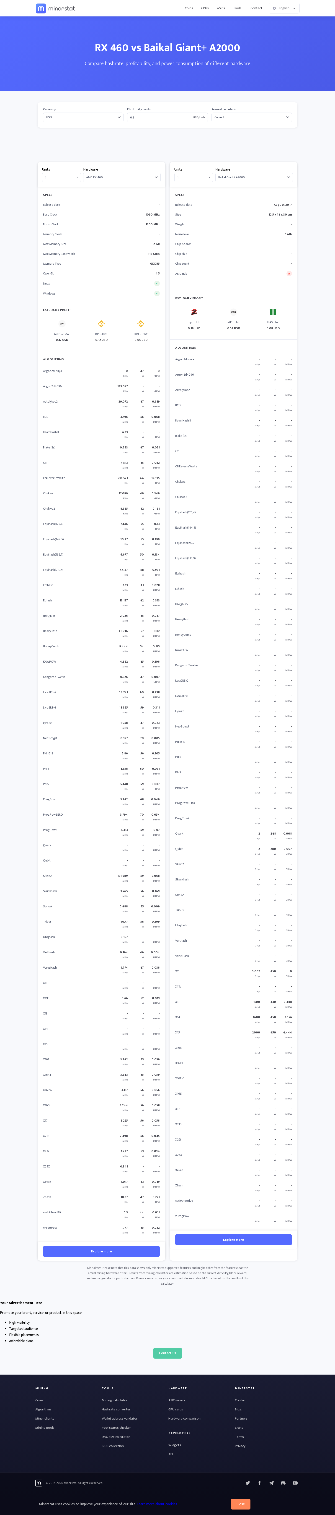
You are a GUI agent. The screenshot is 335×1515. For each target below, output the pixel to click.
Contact (256, 8)
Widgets (174, 1445)
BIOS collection (113, 1446)
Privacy (240, 1446)
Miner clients (44, 1418)
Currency (49, 109)
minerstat (55, 8)
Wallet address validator (119, 1418)
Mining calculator (114, 1400)
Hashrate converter (116, 1409)
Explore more (101, 1251)
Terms (239, 1437)
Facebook (259, 1483)
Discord (295, 1483)
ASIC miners (176, 1400)
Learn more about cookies (157, 1504)
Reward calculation (224, 109)
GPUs (205, 8)
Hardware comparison (184, 1418)
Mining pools (44, 1428)
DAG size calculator (116, 1437)
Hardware (90, 169)
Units (46, 169)
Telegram (271, 1483)
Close (241, 1504)
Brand (239, 1428)
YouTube (283, 1483)
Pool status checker (116, 1428)
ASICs (221, 8)
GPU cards (175, 1409)
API (170, 1454)
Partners (241, 1418)
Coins (189, 8)
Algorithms (43, 1409)
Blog (238, 1409)
